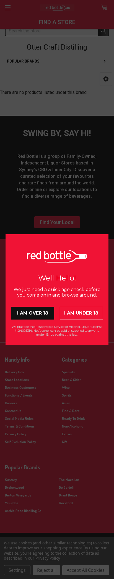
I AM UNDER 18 (81, 313)
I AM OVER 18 (32, 313)
